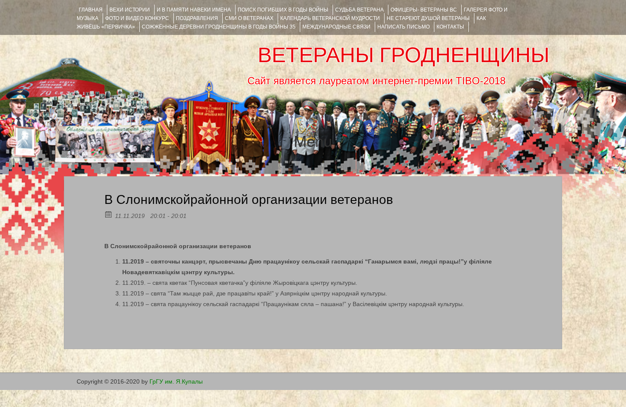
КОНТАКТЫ (450, 27)
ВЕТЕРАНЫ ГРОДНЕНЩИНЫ (403, 55)
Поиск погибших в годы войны (283, 10)
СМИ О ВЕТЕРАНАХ (249, 18)
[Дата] (108, 214)
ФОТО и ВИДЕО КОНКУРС (137, 18)
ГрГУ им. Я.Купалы (176, 381)
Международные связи (336, 27)
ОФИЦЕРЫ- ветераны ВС (424, 10)
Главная (91, 10)
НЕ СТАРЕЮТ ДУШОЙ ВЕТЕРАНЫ (428, 18)
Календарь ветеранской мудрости (330, 18)
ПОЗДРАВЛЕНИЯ (197, 18)
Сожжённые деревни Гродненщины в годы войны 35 (219, 27)
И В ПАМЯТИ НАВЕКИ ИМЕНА (194, 10)
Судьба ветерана (359, 10)
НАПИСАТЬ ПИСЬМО (403, 27)
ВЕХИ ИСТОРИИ (129, 10)
